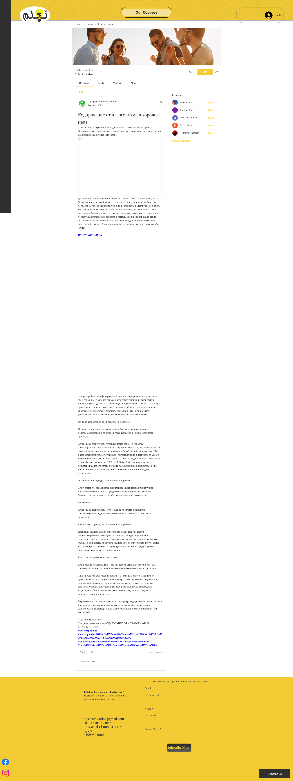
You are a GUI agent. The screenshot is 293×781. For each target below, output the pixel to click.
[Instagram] (5, 773)
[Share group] (216, 72)
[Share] (161, 101)
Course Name (152, 729)
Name (148, 708)
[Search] (190, 72)
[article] (120, 384)
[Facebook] (5, 762)
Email (148, 688)
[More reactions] (90, 652)
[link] (84, 83)
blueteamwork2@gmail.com (104, 719)
